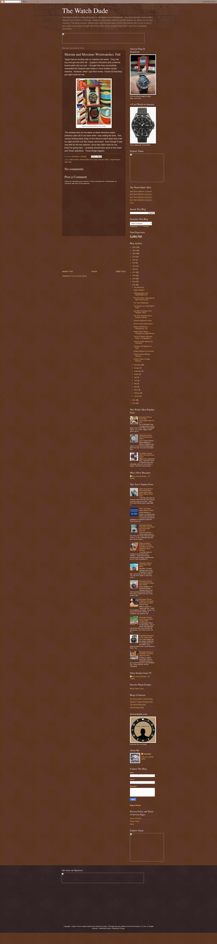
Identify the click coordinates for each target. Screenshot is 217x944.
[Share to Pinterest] (101, 156)
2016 (134, 275)
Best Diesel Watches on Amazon (141, 194)
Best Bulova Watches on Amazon (141, 191)
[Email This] (92, 156)
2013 (134, 285)
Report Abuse (135, 805)
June (136, 380)
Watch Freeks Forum (137, 689)
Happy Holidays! (139, 290)
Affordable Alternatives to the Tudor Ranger (146, 636)
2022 (134, 260)
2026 (134, 247)
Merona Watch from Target (89, 159)
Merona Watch (74, 159)
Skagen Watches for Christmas (144, 351)
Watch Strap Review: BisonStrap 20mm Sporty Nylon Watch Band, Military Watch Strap (146, 492)
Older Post (120, 271)
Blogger (122, 928)
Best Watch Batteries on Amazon (141, 200)
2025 (134, 250)
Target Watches (115, 159)
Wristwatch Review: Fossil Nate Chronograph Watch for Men (146, 419)
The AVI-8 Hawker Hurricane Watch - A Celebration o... (143, 337)
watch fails (68, 162)
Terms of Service (135, 818)
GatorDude (147, 754)
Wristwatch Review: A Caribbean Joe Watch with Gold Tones (146, 653)
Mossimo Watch (103, 159)
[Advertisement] (94, 253)
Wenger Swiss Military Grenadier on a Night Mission (144, 332)
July (135, 377)
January (137, 396)
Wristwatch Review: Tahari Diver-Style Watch (145, 564)
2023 (134, 257)
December (137, 287)
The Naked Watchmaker (138, 705)
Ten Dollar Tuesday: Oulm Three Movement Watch (146, 455)
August (136, 374)
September (138, 371)
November (137, 365)
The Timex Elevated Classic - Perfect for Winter (143, 316)
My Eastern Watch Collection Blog (141, 699)
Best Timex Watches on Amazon (141, 197)
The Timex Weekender (141, 303)
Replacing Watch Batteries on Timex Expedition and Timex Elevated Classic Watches (146, 546)
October (137, 368)
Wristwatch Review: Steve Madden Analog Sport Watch (146, 583)
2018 (134, 269)
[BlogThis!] (94, 156)
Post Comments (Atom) (79, 276)
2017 (134, 272)
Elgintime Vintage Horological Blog (141, 702)
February (137, 393)
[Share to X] (96, 156)
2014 (134, 281)
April (135, 387)
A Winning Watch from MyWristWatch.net (141, 294)
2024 (134, 253)
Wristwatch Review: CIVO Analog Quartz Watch (146, 437)
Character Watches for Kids (143, 320)
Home (94, 271)
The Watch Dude (85, 10)
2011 (134, 403)
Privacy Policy (134, 821)
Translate (146, 226)
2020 (134, 263)
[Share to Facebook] (98, 156)
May (135, 383)
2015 (134, 278)
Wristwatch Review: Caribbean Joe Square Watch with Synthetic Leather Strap (146, 602)
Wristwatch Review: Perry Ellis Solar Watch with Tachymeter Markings (146, 527)
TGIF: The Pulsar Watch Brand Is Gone (146, 509)
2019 (134, 266)
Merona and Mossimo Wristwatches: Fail (141, 327)
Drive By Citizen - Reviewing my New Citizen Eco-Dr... (144, 299)
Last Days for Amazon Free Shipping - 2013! (143, 311)
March (136, 390)
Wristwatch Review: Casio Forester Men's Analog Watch (146, 619)
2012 (134, 400)
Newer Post (67, 271)
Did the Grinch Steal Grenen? (143, 324)
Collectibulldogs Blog (137, 707)
